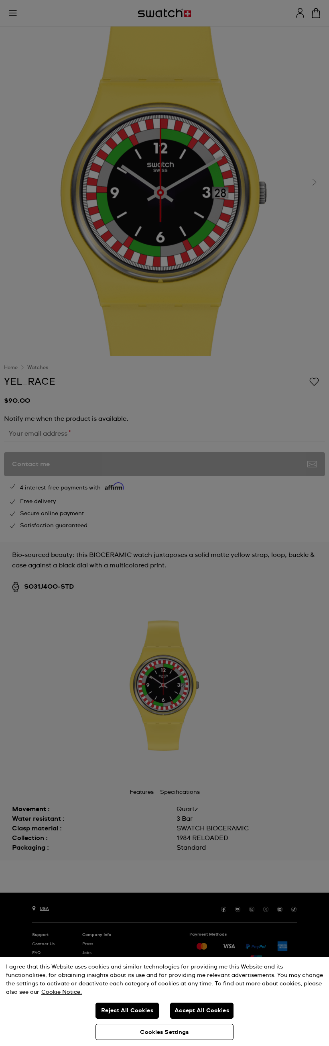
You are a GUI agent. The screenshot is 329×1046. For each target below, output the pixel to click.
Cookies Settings (164, 1032)
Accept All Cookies (202, 1010)
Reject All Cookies (127, 1010)
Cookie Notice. (61, 992)
